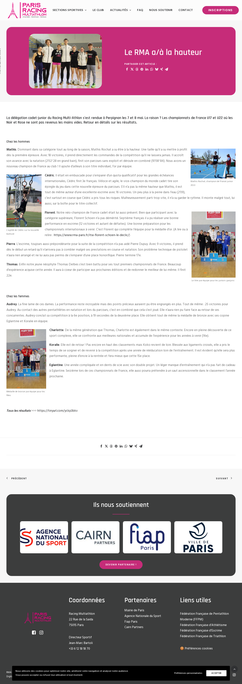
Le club (98, 10)
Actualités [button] (119, 10)
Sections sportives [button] (68, 10)
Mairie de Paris (134, 610)
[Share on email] (166, 69)
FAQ (140, 10)
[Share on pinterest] (142, 69)
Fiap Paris (130, 621)
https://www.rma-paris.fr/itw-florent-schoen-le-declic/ (91, 235)
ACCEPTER (216, 673)
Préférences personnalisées (188, 673)
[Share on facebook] (127, 69)
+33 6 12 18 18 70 (79, 648)
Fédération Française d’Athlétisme (203, 625)
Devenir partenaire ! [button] (121, 564)
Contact (185, 10)
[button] (34, 633)
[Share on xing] (161, 69)
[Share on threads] (137, 69)
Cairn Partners (133, 627)
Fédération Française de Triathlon (203, 636)
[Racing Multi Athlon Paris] (26, 10)
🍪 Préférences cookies (196, 648)
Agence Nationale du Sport (142, 616)
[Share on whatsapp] (151, 69)
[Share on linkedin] (146, 69)
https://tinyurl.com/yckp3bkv (57, 410)
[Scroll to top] (234, 669)
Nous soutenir (160, 10)
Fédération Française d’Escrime (201, 630)
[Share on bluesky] (156, 69)
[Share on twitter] (132, 69)
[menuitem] (69, 10)
